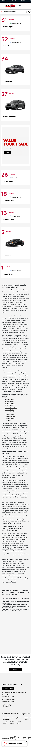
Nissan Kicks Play (11, 408)
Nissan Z (8, 420)
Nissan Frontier (10, 404)
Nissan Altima (9, 402)
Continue (15, 669)
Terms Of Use (15, 738)
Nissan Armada (10, 418)
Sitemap (20, 738)
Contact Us (9, 688)
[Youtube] (10, 705)
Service (13, 713)
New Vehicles (5, 717)
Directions (27, 719)
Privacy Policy (12, 737)
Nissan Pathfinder (11, 412)
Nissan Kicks (9, 406)
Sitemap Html (25, 737)
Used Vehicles (6, 719)
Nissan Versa (9, 414)
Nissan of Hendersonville (5, 737)
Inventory (6, 713)
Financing (20, 713)
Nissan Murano (10, 416)
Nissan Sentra (9, 410)
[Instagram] (7, 705)
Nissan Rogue (9, 400)
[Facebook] (3, 705)
